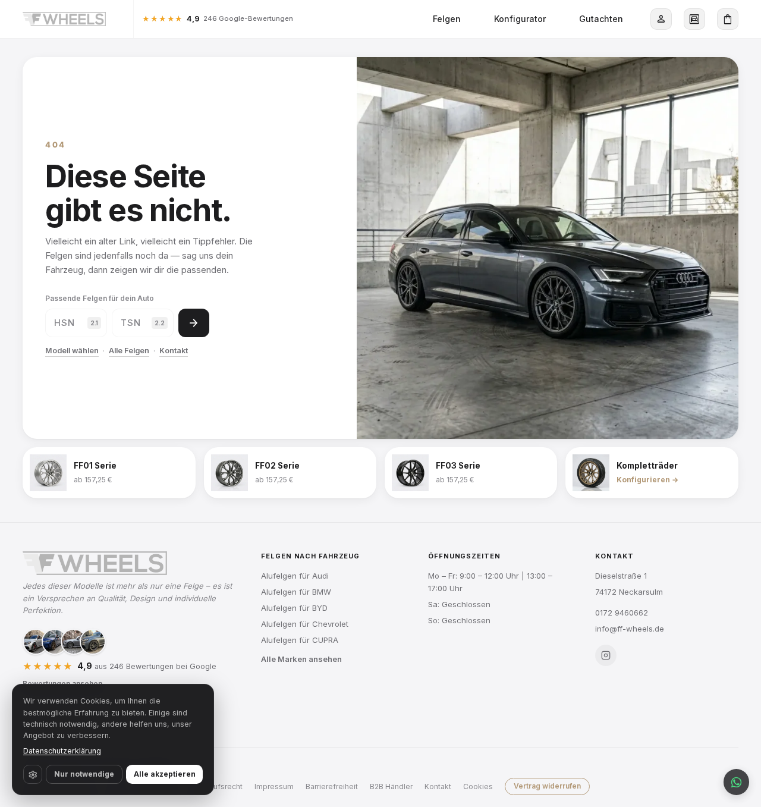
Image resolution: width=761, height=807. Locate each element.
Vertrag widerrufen (547, 785)
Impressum (274, 786)
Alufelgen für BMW (296, 591)
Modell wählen (72, 350)
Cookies (478, 786)
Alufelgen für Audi (295, 575)
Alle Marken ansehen (301, 659)
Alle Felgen (129, 350)
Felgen (447, 19)
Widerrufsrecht (216, 786)
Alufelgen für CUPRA (299, 640)
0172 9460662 (621, 612)
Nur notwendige (84, 774)
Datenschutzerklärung (62, 750)
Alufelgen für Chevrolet (304, 624)
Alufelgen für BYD (294, 608)
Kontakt (173, 350)
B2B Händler (391, 786)
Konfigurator (520, 19)
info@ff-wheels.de (629, 628)
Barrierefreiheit (332, 786)
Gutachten (601, 19)
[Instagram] (606, 655)
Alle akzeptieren (165, 774)
